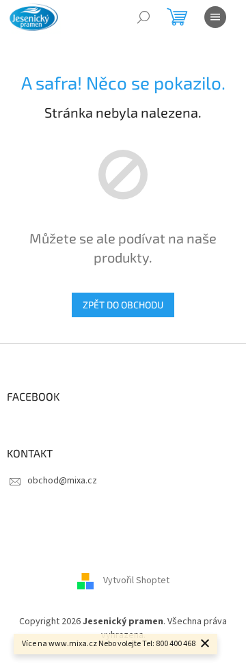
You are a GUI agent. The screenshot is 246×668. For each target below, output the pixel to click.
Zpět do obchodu (123, 304)
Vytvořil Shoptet (136, 581)
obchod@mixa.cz (62, 480)
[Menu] (215, 17)
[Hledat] (143, 17)
